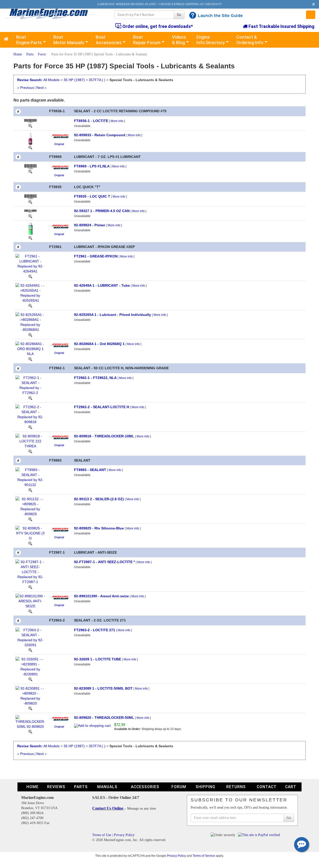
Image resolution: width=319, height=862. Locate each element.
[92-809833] (30, 147)
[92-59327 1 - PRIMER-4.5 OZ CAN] (30, 211)
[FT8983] (30, 490)
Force (42, 54)
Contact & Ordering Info (249, 39)
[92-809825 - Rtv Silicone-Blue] (30, 533)
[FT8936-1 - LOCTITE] (30, 121)
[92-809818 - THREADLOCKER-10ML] (30, 441)
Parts (29, 54)
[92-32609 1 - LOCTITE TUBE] (30, 666)
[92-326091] (30, 679)
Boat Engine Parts (29, 39)
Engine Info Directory (210, 39)
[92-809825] (30, 543)
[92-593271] (30, 216)
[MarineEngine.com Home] (53, 13)
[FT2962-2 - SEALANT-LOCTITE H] (30, 414)
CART (290, 786)
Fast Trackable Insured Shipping (281, 26)
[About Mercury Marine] (59, 136)
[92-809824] (30, 238)
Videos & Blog (179, 39)
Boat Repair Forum (146, 39)
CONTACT (267, 786)
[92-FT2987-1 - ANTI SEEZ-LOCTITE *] (30, 572)
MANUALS (107, 786)
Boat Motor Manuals (68, 39)
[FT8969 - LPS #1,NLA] (30, 166)
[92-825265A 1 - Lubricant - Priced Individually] (30, 322)
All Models (51, 80)
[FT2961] (30, 276)
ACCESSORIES (145, 786)
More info (117, 121)
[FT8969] (30, 171)
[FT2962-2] (30, 427)
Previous (27, 88)
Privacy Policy (124, 835)
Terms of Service (204, 855)
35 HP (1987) (75, 80)
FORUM (178, 786)
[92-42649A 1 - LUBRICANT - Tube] (30, 293)
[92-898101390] (30, 611)
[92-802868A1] (30, 359)
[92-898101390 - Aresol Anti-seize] (30, 601)
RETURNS (236, 786)
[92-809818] (30, 451)
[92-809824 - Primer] (30, 229)
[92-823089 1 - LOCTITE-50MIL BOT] (30, 695)
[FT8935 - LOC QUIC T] (30, 196)
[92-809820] (30, 732)
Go (179, 15)
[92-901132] (30, 519)
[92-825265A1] (30, 335)
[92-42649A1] (30, 305)
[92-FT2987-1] (30, 587)
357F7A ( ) (97, 80)
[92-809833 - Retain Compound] (30, 138)
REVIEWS (56, 786)
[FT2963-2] (30, 650)
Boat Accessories (109, 39)
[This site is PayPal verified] (260, 835)
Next (40, 88)
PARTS (81, 786)
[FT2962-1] (30, 398)
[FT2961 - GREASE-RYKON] (30, 263)
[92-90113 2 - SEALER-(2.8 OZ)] (30, 506)
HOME (32, 786)
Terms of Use (101, 835)
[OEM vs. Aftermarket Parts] (59, 144)
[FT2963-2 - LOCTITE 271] (30, 637)
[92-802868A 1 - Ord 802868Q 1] (30, 349)
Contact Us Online (108, 808)
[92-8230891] (30, 708)
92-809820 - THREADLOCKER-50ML (104, 718)
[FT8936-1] (30, 126)
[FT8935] (30, 202)
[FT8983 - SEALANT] (30, 477)
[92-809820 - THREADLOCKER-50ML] (30, 722)
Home (17, 54)
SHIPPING (205, 786)
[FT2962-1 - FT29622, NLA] (30, 385)
